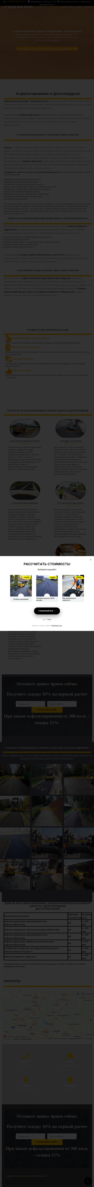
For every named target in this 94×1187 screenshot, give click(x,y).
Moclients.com (57, 626)
